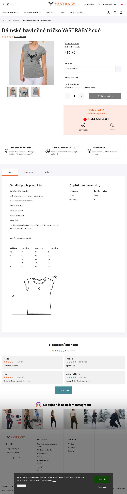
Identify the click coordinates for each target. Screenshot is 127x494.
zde (54, 480)
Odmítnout (102, 487)
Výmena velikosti (89, 4)
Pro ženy (71, 444)
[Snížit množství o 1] (67, 96)
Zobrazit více (63, 390)
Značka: (72, 44)
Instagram (7, 4)
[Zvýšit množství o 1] (81, 96)
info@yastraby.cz (12, 449)
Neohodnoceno (20, 37)
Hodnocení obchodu (63, 344)
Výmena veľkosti (43, 460)
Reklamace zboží (43, 457)
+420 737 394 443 (12, 452)
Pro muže (71, 447)
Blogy (39, 471)
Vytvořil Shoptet (120, 488)
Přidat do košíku (105, 96)
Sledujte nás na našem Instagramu (67, 405)
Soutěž (40, 467)
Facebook (3, 4)
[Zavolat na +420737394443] (13, 4)
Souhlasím (102, 479)
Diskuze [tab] (48, 172)
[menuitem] (11, 12)
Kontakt (40, 464)
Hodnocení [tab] (28, 172)
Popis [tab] (9, 172)
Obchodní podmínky (105, 4)
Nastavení (21, 486)
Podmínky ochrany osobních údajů (47, 445)
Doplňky (71, 451)
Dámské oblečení (100, 191)
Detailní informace (71, 77)
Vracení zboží (42, 453)
